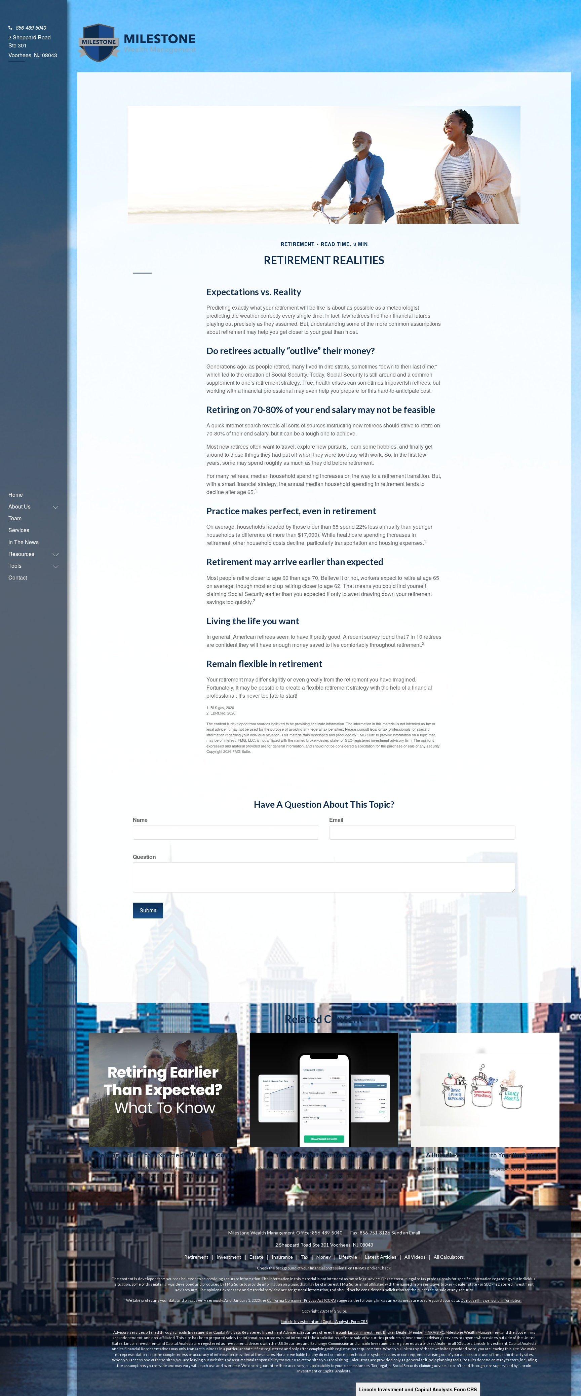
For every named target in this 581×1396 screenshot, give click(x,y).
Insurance (282, 1257)
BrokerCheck (379, 1268)
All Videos (415, 1257)
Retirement (196, 1257)
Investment (229, 1257)
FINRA (430, 1332)
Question (144, 857)
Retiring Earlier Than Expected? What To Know (162, 1155)
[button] (30, 506)
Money (323, 1257)
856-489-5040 (31, 27)
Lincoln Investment (365, 1332)
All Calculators (449, 1257)
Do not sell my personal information (491, 1300)
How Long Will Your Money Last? (324, 1155)
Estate (256, 1257)
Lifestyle (348, 1257)
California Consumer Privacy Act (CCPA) (301, 1300)
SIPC (440, 1332)
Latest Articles (380, 1257)
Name (140, 820)
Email (336, 820)
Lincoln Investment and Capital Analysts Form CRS (418, 1389)
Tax (304, 1257)
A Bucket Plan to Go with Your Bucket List (485, 1155)
